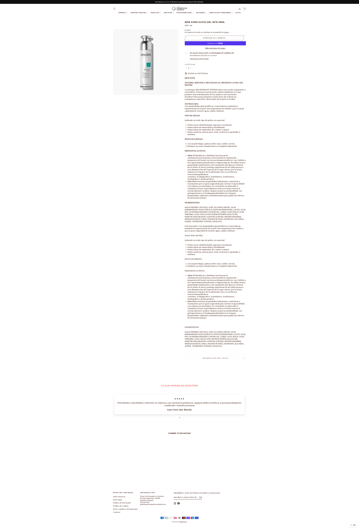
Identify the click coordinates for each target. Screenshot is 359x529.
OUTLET (238, 12)
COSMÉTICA (122, 12)
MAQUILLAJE (155, 12)
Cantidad (190, 64)
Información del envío (215, 358)
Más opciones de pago (215, 48)
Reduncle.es (183, 521)
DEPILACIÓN (168, 12)
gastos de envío (194, 32)
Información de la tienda (199, 59)
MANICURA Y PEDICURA (138, 12)
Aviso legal (117, 500)
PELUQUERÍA (200, 12)
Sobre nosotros (119, 497)
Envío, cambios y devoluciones (125, 509)
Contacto (116, 512)
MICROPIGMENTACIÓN (184, 12)
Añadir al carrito (129, 468)
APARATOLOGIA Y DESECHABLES (220, 12)
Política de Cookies (121, 506)
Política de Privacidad (122, 503)
